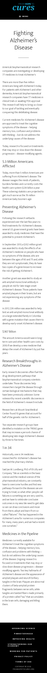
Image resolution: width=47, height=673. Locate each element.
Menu (25, 16)
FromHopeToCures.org (23, 6)
